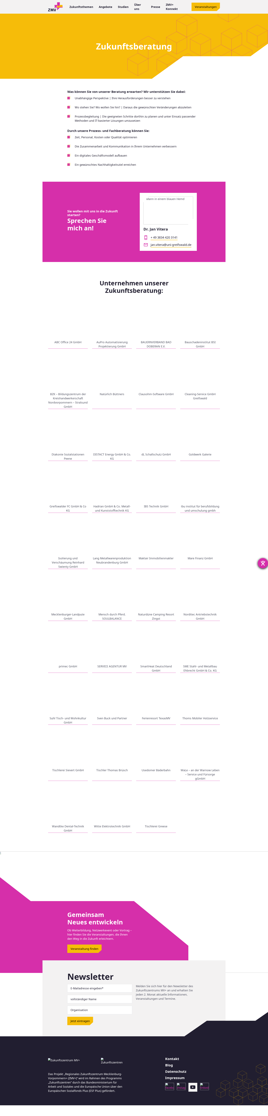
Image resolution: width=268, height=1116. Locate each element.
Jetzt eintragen (80, 1021)
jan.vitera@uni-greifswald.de (171, 245)
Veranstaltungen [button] (206, 7)
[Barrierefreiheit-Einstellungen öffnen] (263, 563)
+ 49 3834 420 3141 (164, 237)
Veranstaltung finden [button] (84, 949)
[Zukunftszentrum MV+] (55, 6)
